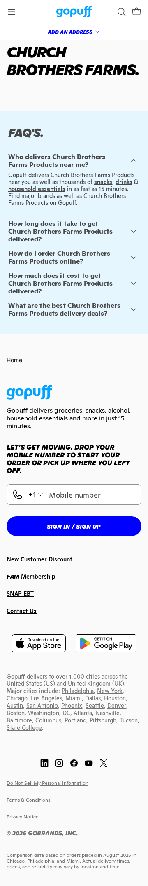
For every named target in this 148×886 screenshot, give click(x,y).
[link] (74, 12)
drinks (124, 182)
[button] (136, 12)
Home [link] (14, 360)
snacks (103, 182)
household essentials (36, 189)
